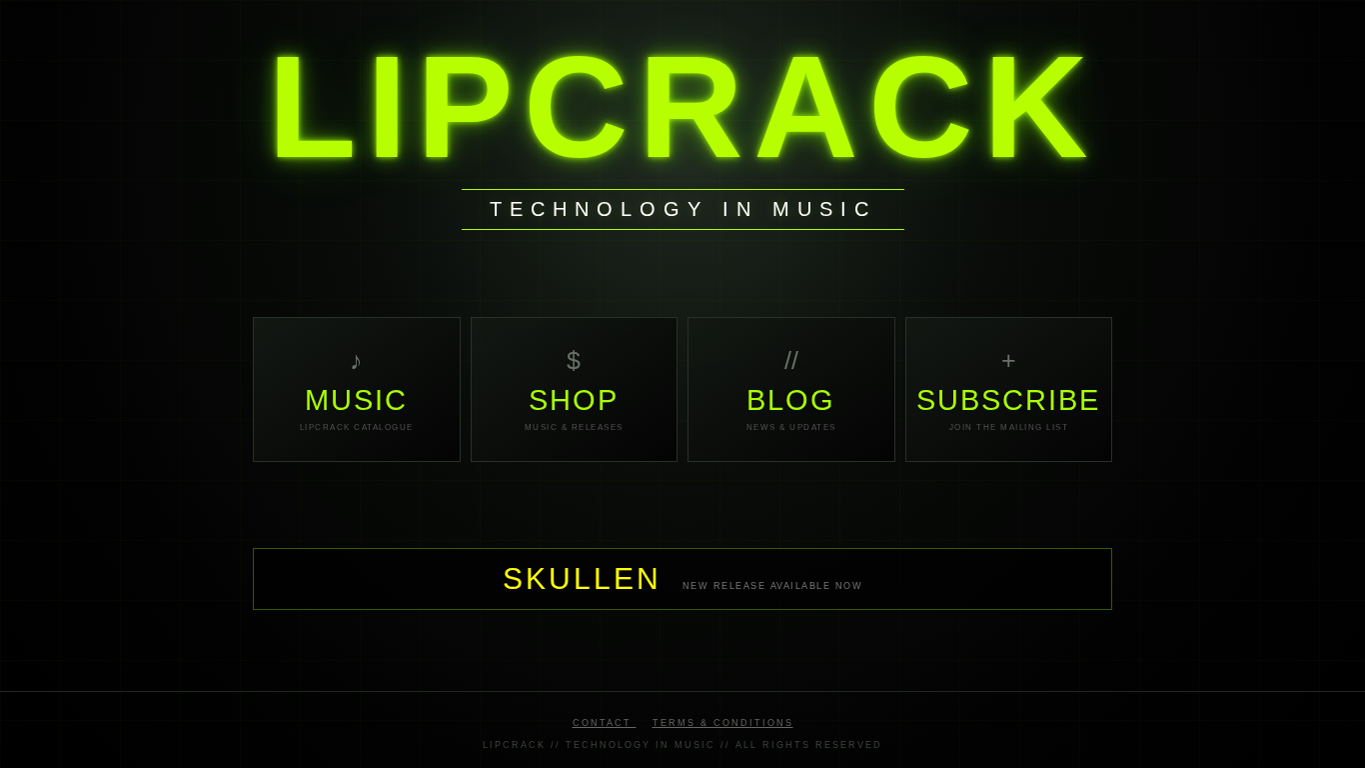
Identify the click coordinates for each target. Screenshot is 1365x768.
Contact (605, 723)
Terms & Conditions (723, 723)
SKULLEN (588, 578)
